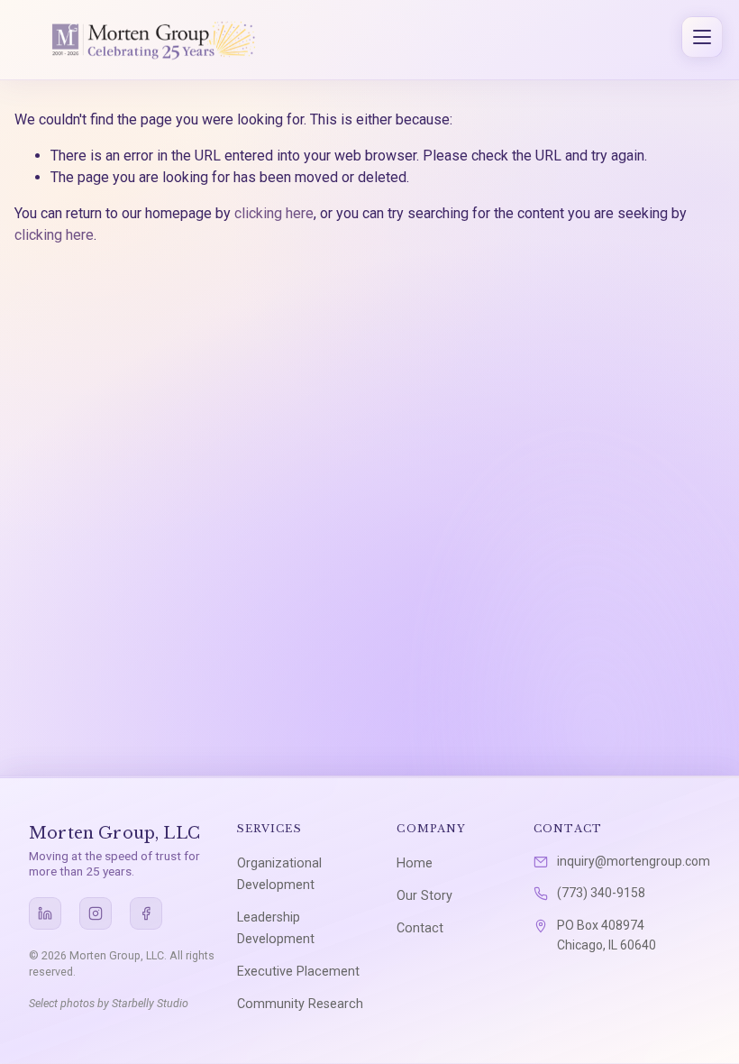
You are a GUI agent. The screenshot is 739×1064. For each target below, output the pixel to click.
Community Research (300, 1004)
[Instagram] (95, 913)
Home (415, 863)
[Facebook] (146, 913)
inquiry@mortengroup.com (633, 861)
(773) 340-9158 (601, 892)
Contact (420, 928)
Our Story (424, 895)
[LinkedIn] (45, 913)
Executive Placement (298, 971)
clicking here (274, 213)
